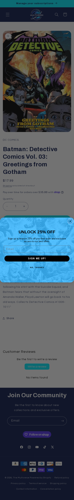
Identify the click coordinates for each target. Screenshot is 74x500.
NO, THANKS (37, 267)
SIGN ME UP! (37, 258)
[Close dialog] (70, 221)
